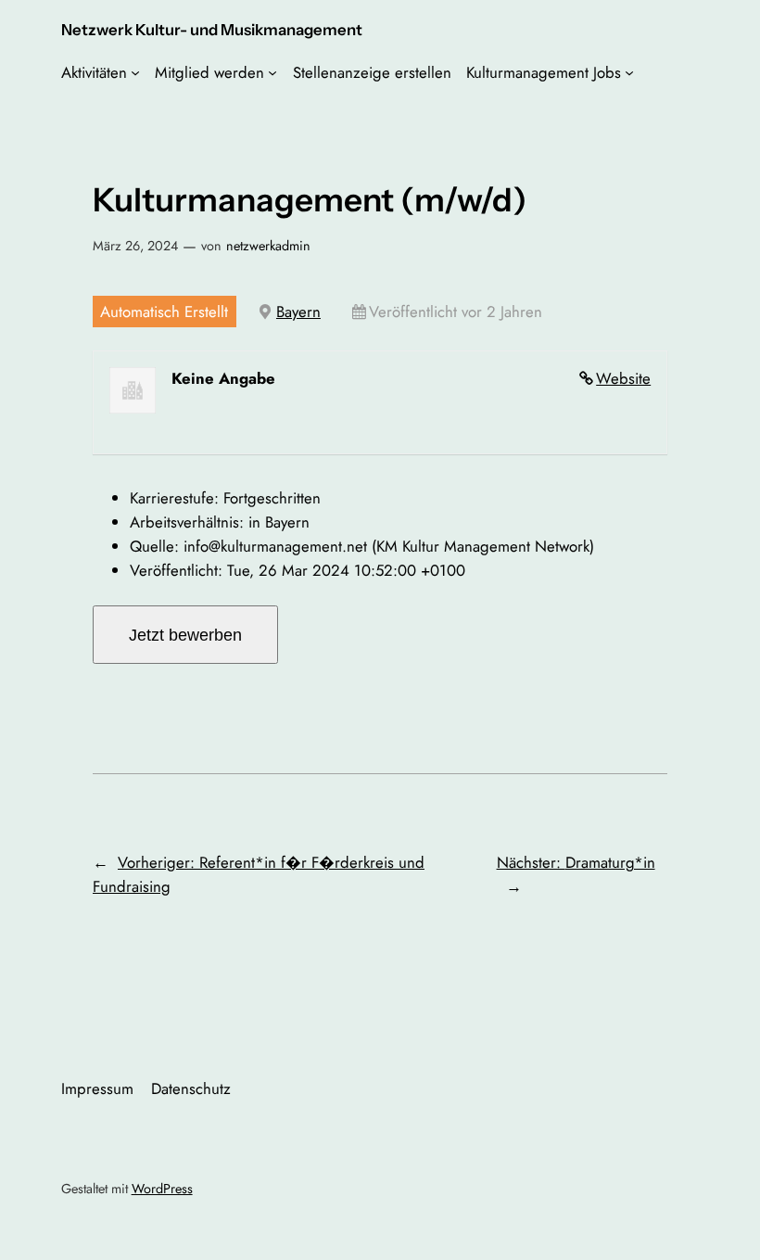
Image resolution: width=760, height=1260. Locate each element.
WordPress (162, 1188)
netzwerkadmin (268, 245)
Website (623, 378)
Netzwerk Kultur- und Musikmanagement (211, 29)
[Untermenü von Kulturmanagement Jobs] (629, 72)
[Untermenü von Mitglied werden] (272, 72)
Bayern (298, 311)
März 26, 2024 (135, 245)
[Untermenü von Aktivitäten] (135, 72)
